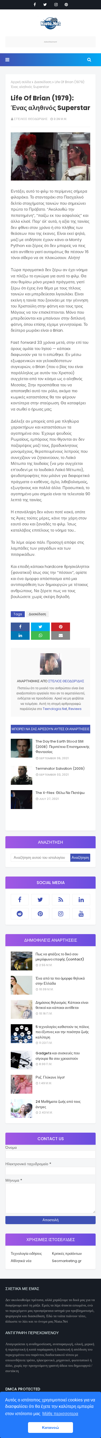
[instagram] (56, 4)
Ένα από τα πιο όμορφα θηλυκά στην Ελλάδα (60, 981)
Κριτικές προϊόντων (67, 1253)
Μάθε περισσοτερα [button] (60, 1413)
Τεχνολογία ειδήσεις (26, 1253)
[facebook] (35, 4)
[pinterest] (66, 4)
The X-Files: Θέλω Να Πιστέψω (60, 792)
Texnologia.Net (55, 708)
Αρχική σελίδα (21, 82)
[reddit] (20, 913)
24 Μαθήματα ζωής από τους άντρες (58, 1104)
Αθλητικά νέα (21, 1260)
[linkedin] (81, 899)
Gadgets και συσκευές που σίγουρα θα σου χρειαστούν (58, 1056)
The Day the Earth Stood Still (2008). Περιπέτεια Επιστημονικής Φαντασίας (62, 746)
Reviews (75, 708)
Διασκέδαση (42, 82)
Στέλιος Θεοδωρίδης (31, 119)
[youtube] (81, 913)
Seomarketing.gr (67, 1260)
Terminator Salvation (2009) (60, 768)
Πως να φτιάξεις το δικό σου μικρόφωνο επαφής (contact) (60, 957)
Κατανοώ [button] (50, 1427)
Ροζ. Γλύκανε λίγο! (50, 1077)
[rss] (61, 899)
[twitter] (45, 4)
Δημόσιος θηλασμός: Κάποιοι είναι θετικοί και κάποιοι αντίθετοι (62, 1005)
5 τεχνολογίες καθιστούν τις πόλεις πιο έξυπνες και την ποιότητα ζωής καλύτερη (62, 1032)
